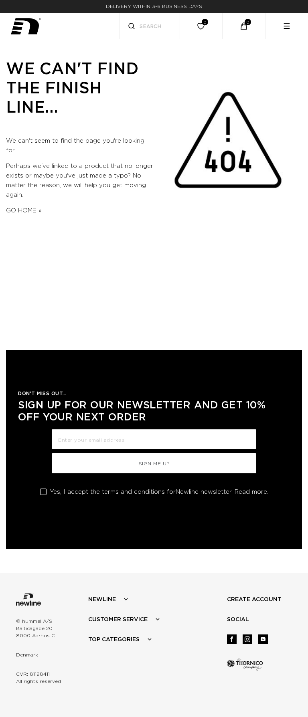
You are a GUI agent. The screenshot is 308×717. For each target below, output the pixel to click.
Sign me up (154, 463)
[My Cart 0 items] (244, 26)
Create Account (254, 599)
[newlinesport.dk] (26, 26)
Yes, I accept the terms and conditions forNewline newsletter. (159, 491)
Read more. (251, 491)
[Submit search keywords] (132, 27)
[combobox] (150, 26)
